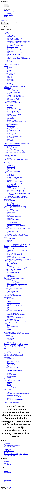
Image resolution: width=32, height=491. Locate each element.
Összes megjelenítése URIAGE (12, 64)
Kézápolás (10, 243)
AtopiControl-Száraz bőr (13, 112)
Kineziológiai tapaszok (13, 401)
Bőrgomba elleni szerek (13, 232)
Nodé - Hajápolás (11, 101)
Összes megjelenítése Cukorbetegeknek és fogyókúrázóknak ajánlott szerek (15, 331)
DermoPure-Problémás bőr (14, 110)
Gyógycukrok (10, 339)
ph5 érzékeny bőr (11, 117)
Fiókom (6, 479)
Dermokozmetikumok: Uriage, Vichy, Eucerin (16, 454)
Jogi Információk (8, 448)
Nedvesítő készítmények (13, 282)
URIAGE (6, 33)
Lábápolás (10, 241)
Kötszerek (9, 360)
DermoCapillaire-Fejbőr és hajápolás (16, 121)
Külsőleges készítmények (13, 205)
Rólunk (6, 452)
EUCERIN (7, 104)
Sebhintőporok (11, 364)
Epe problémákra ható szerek (14, 216)
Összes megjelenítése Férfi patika (12, 320)
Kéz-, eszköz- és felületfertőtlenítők (16, 399)
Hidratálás (9, 48)
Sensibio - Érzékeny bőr (13, 92)
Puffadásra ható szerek (13, 212)
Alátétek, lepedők (11, 371)
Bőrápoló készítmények (13, 186)
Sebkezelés (7, 357)
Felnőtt (9, 158)
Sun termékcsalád (11, 115)
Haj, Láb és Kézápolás (10, 238)
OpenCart (10, 487)
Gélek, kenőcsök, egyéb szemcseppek (17, 284)
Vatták (9, 392)
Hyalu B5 (9, 76)
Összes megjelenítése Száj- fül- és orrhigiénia (15, 268)
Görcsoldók (10, 218)
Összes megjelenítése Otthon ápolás (13, 379)
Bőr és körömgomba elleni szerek (12, 231)
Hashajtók (9, 215)
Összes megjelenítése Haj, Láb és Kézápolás (15, 246)
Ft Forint (7, 6)
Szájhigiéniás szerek (12, 263)
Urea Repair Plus (11, 108)
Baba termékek (11, 36)
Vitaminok (10, 287)
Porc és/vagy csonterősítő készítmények (17, 191)
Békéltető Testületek (9, 451)
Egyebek (9, 142)
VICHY (6, 66)
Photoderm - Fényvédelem (14, 93)
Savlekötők (10, 209)
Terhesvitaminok (11, 174)
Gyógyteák (10, 336)
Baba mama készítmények (10, 172)
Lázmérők (9, 307)
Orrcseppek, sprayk (12, 149)
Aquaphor (9, 107)
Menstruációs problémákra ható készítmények (19, 259)
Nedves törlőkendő (12, 178)
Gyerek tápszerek (11, 184)
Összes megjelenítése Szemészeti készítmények (16, 288)
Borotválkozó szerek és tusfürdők (16, 314)
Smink (9, 82)
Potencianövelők (11, 319)
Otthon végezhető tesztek (13, 303)
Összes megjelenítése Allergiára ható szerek (15, 206)
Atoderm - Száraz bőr (12, 91)
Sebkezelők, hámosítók (13, 361)
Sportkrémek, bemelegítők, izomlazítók (17, 196)
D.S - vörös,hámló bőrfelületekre (15, 45)
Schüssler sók (10, 294)
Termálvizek (10, 35)
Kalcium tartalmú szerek (13, 130)
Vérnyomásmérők (11, 298)
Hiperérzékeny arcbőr (12, 111)
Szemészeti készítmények (10, 281)
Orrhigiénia (10, 266)
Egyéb (9, 170)
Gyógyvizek (10, 338)
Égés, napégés (11, 168)
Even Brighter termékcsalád (14, 114)
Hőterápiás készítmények (13, 395)
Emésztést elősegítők (12, 210)
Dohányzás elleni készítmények (12, 380)
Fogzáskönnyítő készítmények (15, 181)
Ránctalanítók (10, 51)
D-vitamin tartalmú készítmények (15, 136)
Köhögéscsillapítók (12, 148)
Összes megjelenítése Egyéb (11, 402)
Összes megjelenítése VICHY (11, 73)
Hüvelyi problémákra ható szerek (15, 253)
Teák (8, 273)
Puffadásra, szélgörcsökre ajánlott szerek (17, 183)
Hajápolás (9, 70)
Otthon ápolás (7, 368)
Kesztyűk (9, 373)
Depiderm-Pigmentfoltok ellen (15, 44)
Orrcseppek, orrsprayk (13, 202)
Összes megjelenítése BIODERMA (13, 102)
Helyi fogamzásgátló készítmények (16, 257)
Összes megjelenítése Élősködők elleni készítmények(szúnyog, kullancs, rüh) (14, 354)
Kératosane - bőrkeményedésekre (15, 52)
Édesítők (9, 328)
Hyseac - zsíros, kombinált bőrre (15, 50)
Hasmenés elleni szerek (13, 213)
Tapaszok (9, 382)
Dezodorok (10, 316)
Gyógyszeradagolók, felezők (14, 370)
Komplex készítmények (13, 292)
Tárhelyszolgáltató (8, 449)
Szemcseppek (10, 203)
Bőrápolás (6, 162)
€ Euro (6, 4)
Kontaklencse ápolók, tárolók (14, 285)
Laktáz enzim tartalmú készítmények (16, 225)
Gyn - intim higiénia (12, 47)
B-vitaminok (10, 137)
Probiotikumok (8, 161)
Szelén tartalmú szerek (13, 134)
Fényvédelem (10, 80)
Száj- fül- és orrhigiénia (10, 262)
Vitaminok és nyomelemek (11, 124)
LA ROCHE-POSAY (9, 74)
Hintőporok (10, 180)
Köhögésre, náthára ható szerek (12, 145)
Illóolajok (9, 341)
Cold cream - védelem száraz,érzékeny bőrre (18, 41)
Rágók (9, 383)
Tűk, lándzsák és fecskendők (14, 306)
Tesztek (9, 304)
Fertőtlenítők (10, 358)
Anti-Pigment (10, 105)
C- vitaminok (10, 127)
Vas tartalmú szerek (12, 131)
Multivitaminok (11, 126)
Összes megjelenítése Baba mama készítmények (16, 189)
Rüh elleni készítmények (13, 352)
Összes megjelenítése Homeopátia (12, 295)
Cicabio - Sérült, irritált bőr (14, 95)
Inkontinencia (10, 256)
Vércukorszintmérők (12, 300)
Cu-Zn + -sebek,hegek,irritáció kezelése (17, 42)
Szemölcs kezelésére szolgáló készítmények (18, 244)
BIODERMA (7, 88)
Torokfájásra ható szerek (10, 155)
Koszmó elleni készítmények (14, 177)
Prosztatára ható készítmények (15, 317)
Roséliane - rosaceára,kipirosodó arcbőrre (18, 55)
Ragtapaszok (10, 363)
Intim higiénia (7, 247)
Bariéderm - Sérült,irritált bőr (14, 38)
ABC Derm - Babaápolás (13, 99)
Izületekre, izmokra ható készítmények (14, 190)
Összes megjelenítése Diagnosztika (13, 310)
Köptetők (9, 146)
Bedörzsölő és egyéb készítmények (16, 151)
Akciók (6, 32)
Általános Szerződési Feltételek (12, 445)
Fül (8, 265)
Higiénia (9, 61)
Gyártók (6, 471)
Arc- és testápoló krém (13, 313)
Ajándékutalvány (8, 472)
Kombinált (10, 139)
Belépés (9, 13)
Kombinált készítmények (13, 272)
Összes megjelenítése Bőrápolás (12, 171)
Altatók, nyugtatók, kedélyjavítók (12, 269)
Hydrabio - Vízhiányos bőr (14, 98)
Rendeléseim (7, 480)
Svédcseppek (10, 342)
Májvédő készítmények (13, 219)
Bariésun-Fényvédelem (13, 39)
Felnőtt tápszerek (11, 376)
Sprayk (9, 385)
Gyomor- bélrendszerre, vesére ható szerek (15, 208)
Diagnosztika (7, 297)
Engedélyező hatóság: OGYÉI (12, 455)
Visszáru (6, 463)
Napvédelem (10, 71)
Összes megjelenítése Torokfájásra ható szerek (16, 159)
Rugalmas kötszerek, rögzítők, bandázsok (18, 393)
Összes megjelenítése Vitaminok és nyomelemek (16, 143)
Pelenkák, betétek (11, 374)
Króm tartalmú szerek (12, 133)
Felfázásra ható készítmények (14, 254)
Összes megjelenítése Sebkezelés (12, 367)
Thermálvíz (10, 85)
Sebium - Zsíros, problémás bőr (15, 96)
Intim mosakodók (11, 251)
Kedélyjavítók (11, 276)
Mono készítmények (12, 291)
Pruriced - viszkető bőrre (13, 54)
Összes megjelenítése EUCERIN (12, 123)
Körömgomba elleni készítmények (16, 234)
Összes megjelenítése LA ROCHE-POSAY (15, 86)
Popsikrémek (10, 175)
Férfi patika (7, 311)
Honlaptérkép (7, 464)
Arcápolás (9, 67)
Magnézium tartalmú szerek (14, 129)
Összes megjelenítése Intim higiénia (13, 260)
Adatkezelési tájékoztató (10, 446)
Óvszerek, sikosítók (12, 249)
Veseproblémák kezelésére (14, 224)
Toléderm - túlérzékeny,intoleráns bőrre (17, 57)
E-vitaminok (10, 140)
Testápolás (10, 69)
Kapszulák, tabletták (12, 326)
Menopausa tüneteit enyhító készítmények (18, 250)
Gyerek (9, 156)
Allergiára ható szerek (9, 200)
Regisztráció (10, 12)
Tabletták (9, 386)
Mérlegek (9, 301)
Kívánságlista (7, 481)
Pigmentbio (10, 89)
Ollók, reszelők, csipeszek (14, 396)
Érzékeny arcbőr (11, 120)
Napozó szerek (11, 167)
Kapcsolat (6, 461)
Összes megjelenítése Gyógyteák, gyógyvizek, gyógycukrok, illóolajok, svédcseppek (16, 344)
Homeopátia (7, 289)
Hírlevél (6, 483)
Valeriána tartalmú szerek (13, 270)
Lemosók (9, 63)
